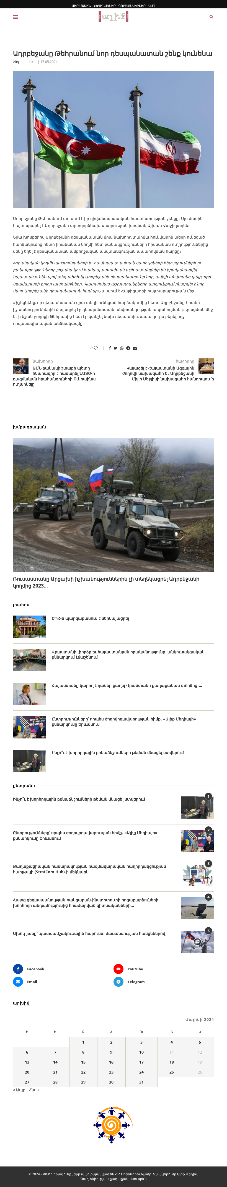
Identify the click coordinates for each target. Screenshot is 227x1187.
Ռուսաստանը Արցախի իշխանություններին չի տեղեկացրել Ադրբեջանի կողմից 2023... (106, 582)
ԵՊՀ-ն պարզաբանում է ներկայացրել (90, 618)
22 (83, 1072)
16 (111, 1062)
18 (171, 1062)
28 (55, 1082)
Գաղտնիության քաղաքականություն (114, 1178)
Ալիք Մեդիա (187, 1174)
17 (141, 1062)
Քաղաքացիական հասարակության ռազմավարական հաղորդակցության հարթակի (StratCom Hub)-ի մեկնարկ (89, 869)
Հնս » (34, 1089)
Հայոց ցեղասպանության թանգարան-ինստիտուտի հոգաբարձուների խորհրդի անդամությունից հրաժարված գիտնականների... (85, 902)
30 (111, 1082)
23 (111, 1072)
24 (141, 1072)
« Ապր (19, 1089)
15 (83, 1062)
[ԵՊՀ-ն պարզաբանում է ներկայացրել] (29, 627)
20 (27, 1072)
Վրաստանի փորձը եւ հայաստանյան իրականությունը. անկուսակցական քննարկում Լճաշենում (128, 654)
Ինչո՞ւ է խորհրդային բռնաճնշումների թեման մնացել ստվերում (118, 752)
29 (83, 1082)
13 (27, 1062)
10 (141, 1052)
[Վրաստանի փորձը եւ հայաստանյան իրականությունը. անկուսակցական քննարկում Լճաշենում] (29, 660)
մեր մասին (81, 6)
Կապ (151, 6)
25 (171, 1072)
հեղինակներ (105, 6)
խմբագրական (29, 426)
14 (55, 1062)
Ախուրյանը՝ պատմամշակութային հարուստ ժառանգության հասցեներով (89, 933)
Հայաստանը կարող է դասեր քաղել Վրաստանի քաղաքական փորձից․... (127, 685)
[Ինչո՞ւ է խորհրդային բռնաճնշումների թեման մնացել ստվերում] (29, 761)
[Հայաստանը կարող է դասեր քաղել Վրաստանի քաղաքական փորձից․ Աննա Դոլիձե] (29, 694)
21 (55, 1072)
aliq (16, 61)
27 (27, 1082)
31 (141, 1082)
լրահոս (21, 604)
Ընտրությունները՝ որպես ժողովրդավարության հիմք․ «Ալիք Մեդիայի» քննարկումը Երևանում (124, 721)
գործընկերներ (132, 6)
